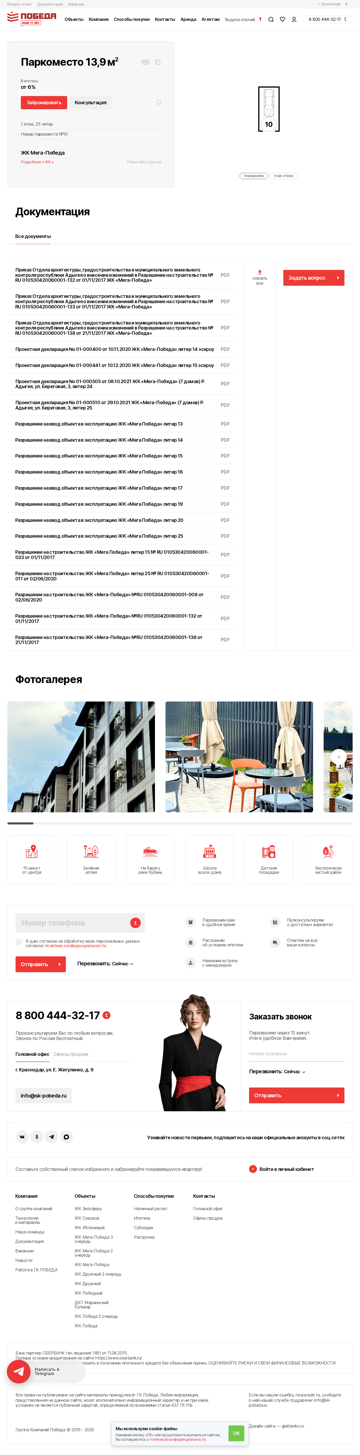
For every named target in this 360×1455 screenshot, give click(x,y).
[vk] (22, 1136)
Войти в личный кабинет (287, 1169)
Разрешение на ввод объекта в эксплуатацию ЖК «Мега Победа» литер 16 (122, 472)
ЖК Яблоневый (89, 1227)
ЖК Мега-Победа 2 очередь (94, 1253)
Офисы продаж (208, 1218)
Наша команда (29, 1231)
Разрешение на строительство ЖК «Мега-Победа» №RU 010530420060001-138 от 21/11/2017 (122, 640)
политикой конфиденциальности (178, 1439)
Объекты (85, 1196)
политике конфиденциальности (75, 945)
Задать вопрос (307, 278)
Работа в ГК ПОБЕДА (36, 1269)
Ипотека (142, 1218)
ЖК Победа (86, 1325)
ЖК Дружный (88, 1283)
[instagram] (51, 1136)
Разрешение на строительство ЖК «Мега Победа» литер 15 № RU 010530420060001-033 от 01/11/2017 (122, 554)
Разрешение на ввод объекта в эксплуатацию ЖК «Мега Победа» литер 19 (122, 504)
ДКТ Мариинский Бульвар (91, 1304)
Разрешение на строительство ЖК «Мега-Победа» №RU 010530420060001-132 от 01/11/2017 (122, 618)
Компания (26, 1196)
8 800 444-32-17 (58, 1015)
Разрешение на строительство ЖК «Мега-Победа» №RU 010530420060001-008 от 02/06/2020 (122, 597)
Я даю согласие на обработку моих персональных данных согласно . (83, 943)
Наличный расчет (151, 1208)
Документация (50, 4)
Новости (23, 1260)
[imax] (66, 1136)
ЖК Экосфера (88, 1208)
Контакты (204, 1196)
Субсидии (143, 1227)
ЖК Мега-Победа (92, 1264)
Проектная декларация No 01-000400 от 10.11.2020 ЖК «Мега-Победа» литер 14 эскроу (122, 349)
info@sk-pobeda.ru (44, 1096)
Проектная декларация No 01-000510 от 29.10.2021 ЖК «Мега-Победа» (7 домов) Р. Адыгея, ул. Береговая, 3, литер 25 (122, 405)
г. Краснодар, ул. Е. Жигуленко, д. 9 (55, 1069)
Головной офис (208, 1208)
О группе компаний (33, 1208)
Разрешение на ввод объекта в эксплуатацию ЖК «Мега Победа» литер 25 (122, 536)
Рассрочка (144, 1237)
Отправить (34, 964)
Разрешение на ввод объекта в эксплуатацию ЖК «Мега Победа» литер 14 (122, 440)
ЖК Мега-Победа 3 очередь (94, 1239)
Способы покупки (154, 1196)
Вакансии (76, 4)
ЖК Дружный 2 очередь (98, 1274)
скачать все (259, 280)
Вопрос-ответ (19, 4)
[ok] (36, 1136)
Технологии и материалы (27, 1220)
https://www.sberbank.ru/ (118, 1358)
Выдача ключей (240, 19)
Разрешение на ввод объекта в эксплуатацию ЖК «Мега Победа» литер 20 (122, 520)
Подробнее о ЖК (36, 162)
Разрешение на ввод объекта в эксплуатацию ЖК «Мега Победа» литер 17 (122, 488)
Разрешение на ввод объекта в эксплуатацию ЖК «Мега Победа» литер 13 (122, 424)
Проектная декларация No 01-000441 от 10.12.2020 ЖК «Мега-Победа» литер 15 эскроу (122, 365)
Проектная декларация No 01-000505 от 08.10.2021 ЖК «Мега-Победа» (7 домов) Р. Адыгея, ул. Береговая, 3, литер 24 (122, 384)
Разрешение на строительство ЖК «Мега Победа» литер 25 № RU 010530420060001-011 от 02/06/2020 (122, 576)
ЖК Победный (89, 1293)
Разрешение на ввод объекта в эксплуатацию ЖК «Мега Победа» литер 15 (122, 456)
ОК (236, 1433)
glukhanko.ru (293, 1426)
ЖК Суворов (87, 1218)
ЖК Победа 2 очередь (96, 1316)
